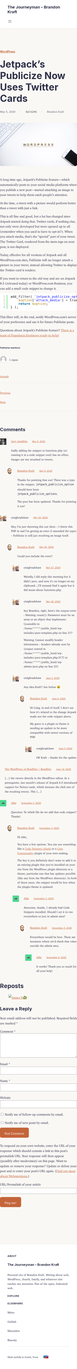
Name (5, 1080)
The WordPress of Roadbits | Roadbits (28, 768)
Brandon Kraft (26, 470)
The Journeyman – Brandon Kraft (33, 1265)
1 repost (13, 359)
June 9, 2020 (65, 748)
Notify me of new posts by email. (27, 1122)
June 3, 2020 (53, 677)
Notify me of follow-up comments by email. (34, 1113)
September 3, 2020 (31, 802)
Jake (13, 802)
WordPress (7, 51)
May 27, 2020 (53, 567)
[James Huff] (3, 359)
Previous (5, 392)
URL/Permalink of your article (20, 1183)
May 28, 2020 (53, 601)
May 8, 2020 (38, 441)
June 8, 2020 (59, 698)
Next (3, 401)
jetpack (4, 376)
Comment (8, 1030)
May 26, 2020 (40, 517)
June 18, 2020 (63, 768)
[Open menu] (10, 21)
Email (5, 1063)
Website (5, 1097)
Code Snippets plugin (38, 848)
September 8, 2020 (56, 957)
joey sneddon (19, 440)
